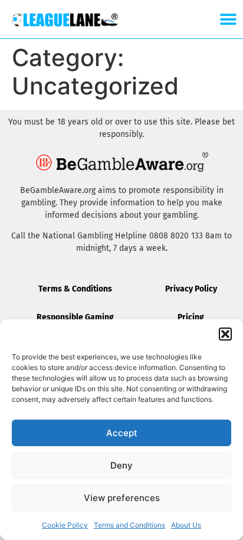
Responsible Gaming (75, 317)
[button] (225, 334)
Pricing (191, 317)
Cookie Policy (65, 525)
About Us (186, 525)
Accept (121, 432)
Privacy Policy (191, 289)
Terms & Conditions (75, 289)
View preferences (122, 497)
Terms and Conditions (129, 525)
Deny (121, 465)
